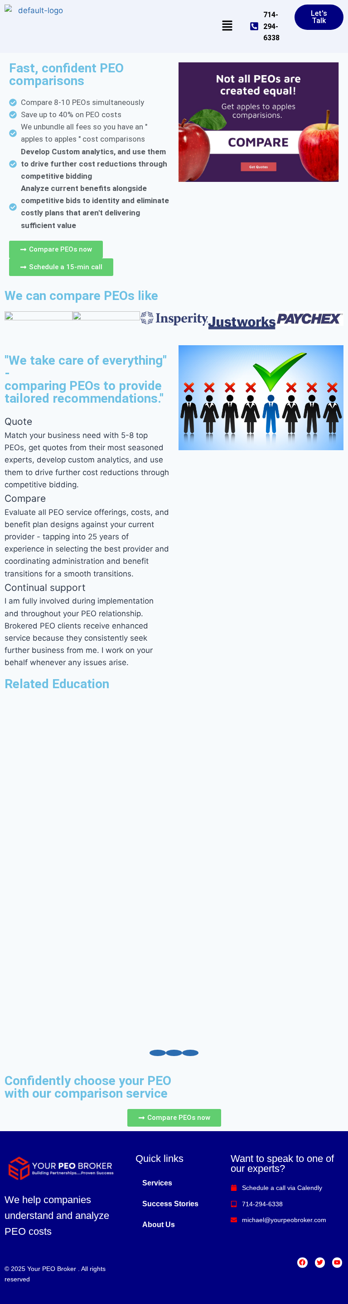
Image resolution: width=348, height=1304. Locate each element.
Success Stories (170, 1204)
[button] (227, 26)
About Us (158, 1224)
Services (157, 1183)
